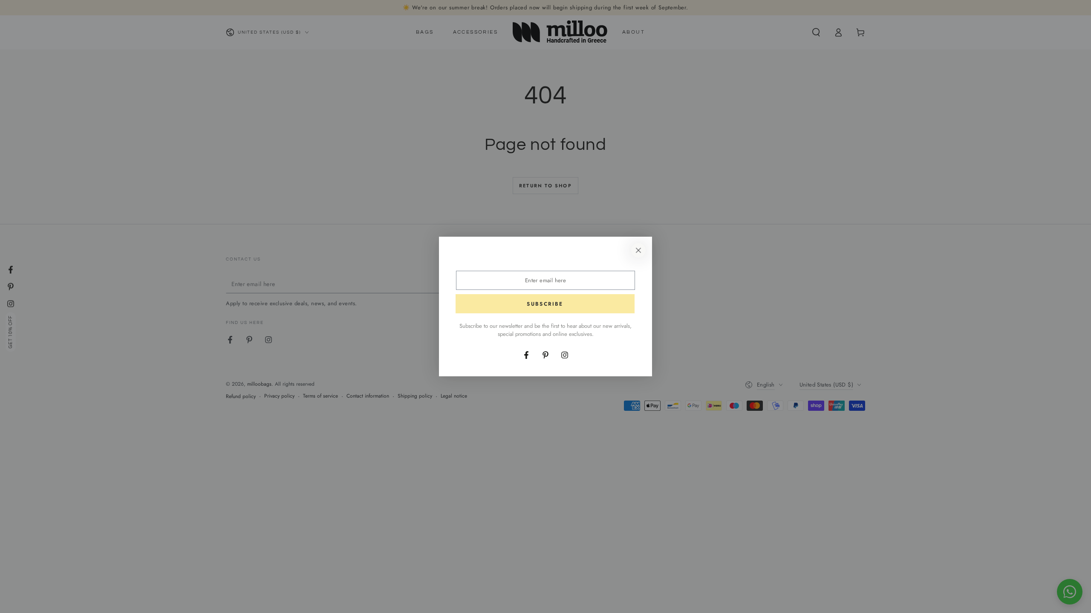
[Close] (638, 250)
